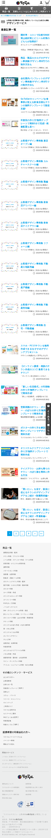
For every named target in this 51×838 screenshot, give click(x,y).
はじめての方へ (8, 677)
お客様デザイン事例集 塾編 (34, 181)
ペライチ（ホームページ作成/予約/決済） (15, 767)
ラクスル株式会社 (27, 814)
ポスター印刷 (8, 589)
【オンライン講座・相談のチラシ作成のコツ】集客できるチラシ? (35, 369)
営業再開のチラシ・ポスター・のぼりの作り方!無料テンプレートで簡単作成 (34, 410)
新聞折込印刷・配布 (10, 553)
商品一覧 (7, 548)
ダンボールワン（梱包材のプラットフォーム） (17, 763)
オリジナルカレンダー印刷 (12, 596)
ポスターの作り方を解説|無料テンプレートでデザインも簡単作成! (35, 430)
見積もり (6, 692)
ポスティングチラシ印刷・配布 (14, 581)
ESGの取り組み (7, 798)
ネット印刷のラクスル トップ (11, 16)
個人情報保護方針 (8, 791)
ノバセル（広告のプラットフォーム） (14, 756)
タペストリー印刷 (9, 600)
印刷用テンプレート (12, 688)
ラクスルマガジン (32, 16)
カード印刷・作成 (9, 592)
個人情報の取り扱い (32, 791)
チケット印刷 (8, 621)
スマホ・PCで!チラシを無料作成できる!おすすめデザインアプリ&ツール (35, 348)
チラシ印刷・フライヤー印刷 (13, 556)
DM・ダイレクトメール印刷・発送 (15, 610)
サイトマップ (8, 703)
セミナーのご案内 (9, 713)
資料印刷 (6, 567)
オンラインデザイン (10, 636)
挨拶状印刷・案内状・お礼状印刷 (15, 658)
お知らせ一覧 (8, 684)
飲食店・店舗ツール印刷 (12, 578)
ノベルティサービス (10, 607)
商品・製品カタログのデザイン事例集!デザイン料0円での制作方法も (35, 61)
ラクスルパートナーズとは (12, 737)
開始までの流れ (8, 744)
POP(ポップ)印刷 (9, 603)
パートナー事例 (8, 740)
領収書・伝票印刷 (9, 574)
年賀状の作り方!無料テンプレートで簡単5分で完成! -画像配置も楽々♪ (35, 123)
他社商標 (28, 794)
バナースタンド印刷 (10, 571)
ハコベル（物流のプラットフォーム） (14, 760)
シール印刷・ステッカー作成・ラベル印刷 (18, 560)
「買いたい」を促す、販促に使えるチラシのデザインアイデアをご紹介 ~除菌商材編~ (35, 492)
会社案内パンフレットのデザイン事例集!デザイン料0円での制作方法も (35, 81)
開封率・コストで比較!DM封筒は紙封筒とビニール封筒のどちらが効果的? (35, 38)
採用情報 (28, 784)
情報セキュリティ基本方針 (10, 794)
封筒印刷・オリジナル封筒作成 (14, 563)
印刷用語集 (7, 721)
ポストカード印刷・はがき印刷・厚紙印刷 (18, 618)
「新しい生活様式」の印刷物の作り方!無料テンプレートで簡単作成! (35, 389)
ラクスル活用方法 (9, 710)
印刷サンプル (10, 724)
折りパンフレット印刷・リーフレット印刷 (18, 614)
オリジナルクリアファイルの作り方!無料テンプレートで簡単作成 (35, 451)
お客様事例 (7, 681)
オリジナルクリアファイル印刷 (14, 650)
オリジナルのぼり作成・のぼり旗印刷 (16, 625)
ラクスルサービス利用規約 (10, 787)
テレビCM (6, 639)
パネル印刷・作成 (9, 654)
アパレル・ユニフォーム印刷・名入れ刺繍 (18, 665)
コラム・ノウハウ (9, 695)
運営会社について (8, 784)
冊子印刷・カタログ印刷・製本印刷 (15, 585)
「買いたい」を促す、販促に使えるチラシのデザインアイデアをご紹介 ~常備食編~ (35, 512)
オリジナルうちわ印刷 (11, 632)
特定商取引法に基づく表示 (34, 787)
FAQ (10, 717)
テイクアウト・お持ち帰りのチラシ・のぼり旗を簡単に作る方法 (35, 471)
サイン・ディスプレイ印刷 (12, 661)
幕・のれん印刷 (8, 629)
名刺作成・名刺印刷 (10, 643)
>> (41, 533)
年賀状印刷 (7, 647)
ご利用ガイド (8, 706)
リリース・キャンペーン (12, 699)
